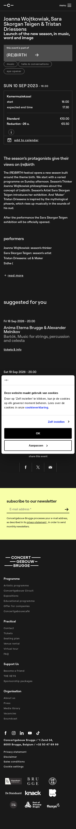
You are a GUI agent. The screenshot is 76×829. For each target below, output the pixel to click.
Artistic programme (16, 585)
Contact (9, 628)
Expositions (11, 595)
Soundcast (10, 718)
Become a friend (14, 670)
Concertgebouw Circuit (19, 590)
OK (38, 433)
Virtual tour (11, 648)
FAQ (6, 653)
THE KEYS (10, 675)
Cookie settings (14, 766)
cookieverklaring (36, 407)
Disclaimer (10, 756)
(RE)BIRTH (17, 55)
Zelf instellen (56, 421)
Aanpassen (36, 445)
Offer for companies (17, 606)
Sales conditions (14, 761)
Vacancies (10, 713)
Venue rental (12, 643)
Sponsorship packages (18, 681)
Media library (12, 708)
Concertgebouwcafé (17, 611)
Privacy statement (15, 751)
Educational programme (19, 600)
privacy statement (36, 522)
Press (7, 703)
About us (9, 697)
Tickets (8, 633)
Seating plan (12, 638)
